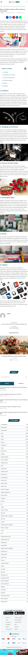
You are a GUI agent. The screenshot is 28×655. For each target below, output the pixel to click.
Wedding (14, 586)
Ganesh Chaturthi (14, 563)
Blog (16, 624)
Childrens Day (14, 551)
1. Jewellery (5, 72)
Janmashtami (14, 545)
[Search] (26, 2)
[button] (1, 348)
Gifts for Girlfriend (14, 580)
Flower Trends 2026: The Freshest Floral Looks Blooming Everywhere (13, 388)
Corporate (14, 569)
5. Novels (5, 83)
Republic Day (14, 542)
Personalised (14, 430)
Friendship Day (14, 477)
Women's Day (14, 474)
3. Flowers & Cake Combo (9, 77)
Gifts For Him (14, 486)
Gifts (14, 433)
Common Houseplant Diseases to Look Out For (11, 394)
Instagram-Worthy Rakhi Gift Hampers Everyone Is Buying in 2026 (14, 400)
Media (7, 626)
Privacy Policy (9, 629)
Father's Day (14, 468)
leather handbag (13, 140)
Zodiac (14, 507)
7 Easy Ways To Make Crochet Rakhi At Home (10, 406)
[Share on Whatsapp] (20, 17)
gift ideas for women (11, 29)
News (14, 465)
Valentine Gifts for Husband (14, 524)
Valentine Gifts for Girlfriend (14, 516)
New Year (14, 518)
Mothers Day (14, 451)
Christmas (14, 498)
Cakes (14, 436)
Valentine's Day (14, 462)
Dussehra (14, 592)
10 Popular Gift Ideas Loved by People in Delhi (14, 356)
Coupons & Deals (18, 617)
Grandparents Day (14, 578)
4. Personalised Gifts (7, 80)
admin (2, 12)
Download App (18, 619)
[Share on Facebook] (7, 17)
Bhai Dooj (14, 513)
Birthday (14, 454)
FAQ (7, 619)
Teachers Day (14, 554)
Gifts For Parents (14, 527)
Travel (14, 530)
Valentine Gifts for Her (14, 492)
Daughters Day (14, 575)
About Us (8, 617)
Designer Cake (14, 601)
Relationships (14, 427)
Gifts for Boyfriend (14, 583)
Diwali (14, 448)
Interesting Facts (14, 471)
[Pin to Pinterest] (13, 17)
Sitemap (16, 626)
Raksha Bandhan (14, 457)
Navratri (14, 501)
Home (1, 6)
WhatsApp (8, 624)
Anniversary (14, 445)
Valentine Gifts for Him (14, 536)
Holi (14, 533)
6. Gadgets (5, 85)
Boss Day (14, 572)
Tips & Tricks (14, 557)
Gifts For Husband (14, 489)
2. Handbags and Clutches (9, 74)
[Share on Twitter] (10, 17)
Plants (14, 439)
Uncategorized (14, 424)
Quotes (14, 566)
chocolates (14, 589)
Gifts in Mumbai (14, 598)
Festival (14, 521)
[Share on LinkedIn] (17, 17)
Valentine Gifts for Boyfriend (14, 548)
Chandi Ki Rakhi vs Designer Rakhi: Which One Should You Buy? (13, 413)
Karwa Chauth (14, 495)
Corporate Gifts (18, 622)
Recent (7, 383)
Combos (14, 560)
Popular (21, 383)
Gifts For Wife (14, 483)
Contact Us (8, 622)
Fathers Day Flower (14, 595)
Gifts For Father (14, 510)
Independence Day (14, 539)
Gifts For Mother (14, 459)
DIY (14, 504)
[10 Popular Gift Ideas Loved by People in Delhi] (14, 345)
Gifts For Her (14, 480)
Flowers (14, 442)
